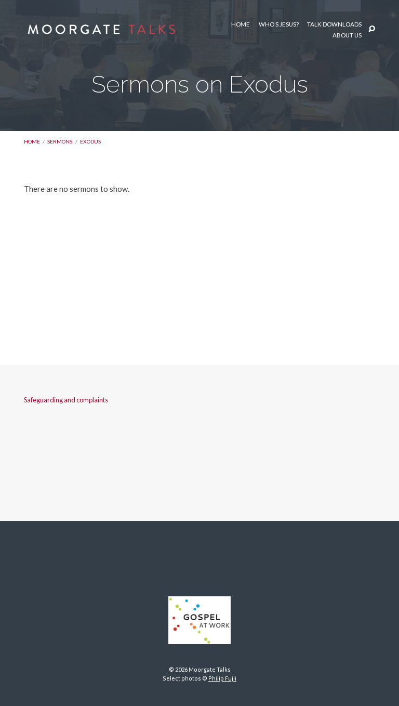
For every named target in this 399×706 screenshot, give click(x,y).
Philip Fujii (222, 678)
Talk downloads (334, 24)
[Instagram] (199, 560)
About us (347, 35)
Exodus (90, 141)
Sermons (59, 141)
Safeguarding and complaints (66, 400)
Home (240, 24)
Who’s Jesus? (279, 24)
